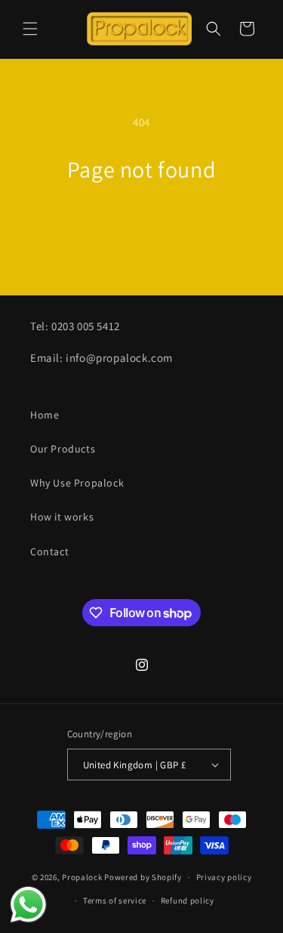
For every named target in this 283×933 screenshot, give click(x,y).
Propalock (82, 877)
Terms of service (114, 900)
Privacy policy (224, 877)
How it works (62, 517)
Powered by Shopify (143, 877)
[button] (30, 28)
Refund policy (187, 900)
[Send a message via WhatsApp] (28, 904)
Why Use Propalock (77, 483)
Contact (49, 551)
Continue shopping (141, 224)
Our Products (62, 449)
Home (44, 415)
